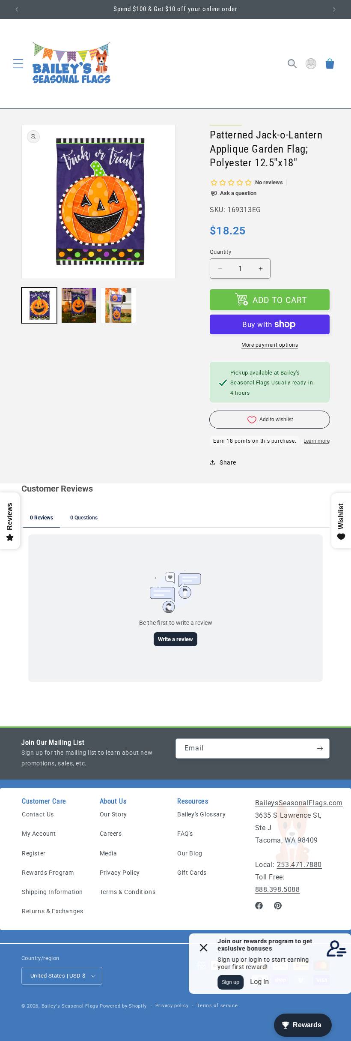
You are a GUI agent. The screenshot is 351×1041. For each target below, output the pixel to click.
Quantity (220, 252)
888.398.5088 (277, 889)
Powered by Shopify (123, 1006)
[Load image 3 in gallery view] (118, 305)
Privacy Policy (120, 872)
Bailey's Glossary (201, 814)
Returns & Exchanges (52, 911)
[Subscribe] (319, 748)
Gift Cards (192, 872)
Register (34, 853)
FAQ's (185, 833)
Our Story (113, 814)
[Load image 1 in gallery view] (39, 305)
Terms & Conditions (128, 891)
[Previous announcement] (16, 9)
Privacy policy (172, 1005)
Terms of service (217, 1005)
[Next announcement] (334, 9)
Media (108, 853)
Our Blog (189, 853)
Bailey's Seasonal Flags (70, 1006)
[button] (18, 63)
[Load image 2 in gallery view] (79, 305)
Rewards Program (48, 872)
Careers (111, 833)
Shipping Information (52, 891)
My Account (39, 833)
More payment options (269, 345)
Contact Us (38, 814)
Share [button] (228, 462)
